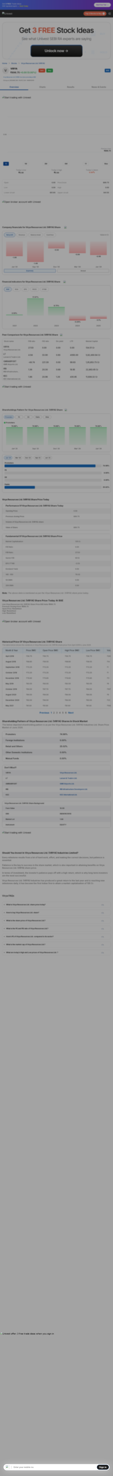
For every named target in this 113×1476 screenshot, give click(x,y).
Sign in (103, 1467)
